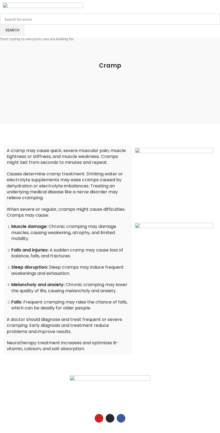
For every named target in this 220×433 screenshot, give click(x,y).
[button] (147, 24)
